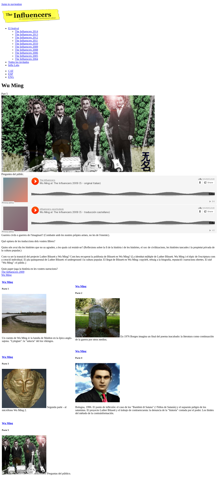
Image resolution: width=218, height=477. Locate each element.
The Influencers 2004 (26, 59)
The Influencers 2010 (26, 43)
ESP (10, 74)
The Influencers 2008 (26, 49)
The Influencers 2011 (26, 40)
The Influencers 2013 (26, 34)
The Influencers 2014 (26, 31)
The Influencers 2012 (26, 37)
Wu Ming (6, 274)
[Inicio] (30, 22)
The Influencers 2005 (26, 55)
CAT (10, 70)
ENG (11, 77)
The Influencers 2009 (26, 46)
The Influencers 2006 (26, 52)
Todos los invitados (18, 62)
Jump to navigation (11, 4)
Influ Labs (13, 65)
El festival (13, 28)
